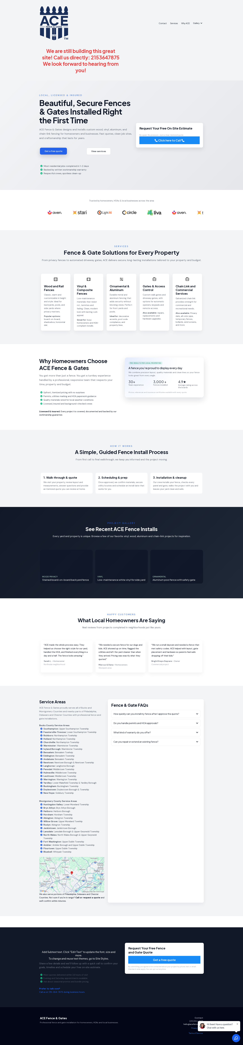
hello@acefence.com (193, 1024)
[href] (71, 875)
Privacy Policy (197, 1028)
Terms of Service (196, 1033)
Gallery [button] (196, 23)
